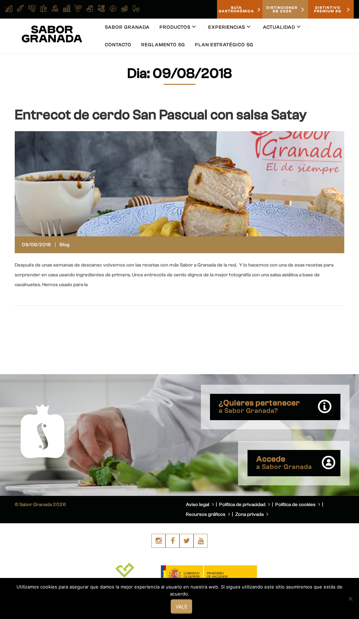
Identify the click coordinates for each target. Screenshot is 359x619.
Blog (64, 245)
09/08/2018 (36, 245)
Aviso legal (198, 504)
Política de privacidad (242, 504)
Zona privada (250, 514)
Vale (181, 607)
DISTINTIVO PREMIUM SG (327, 9)
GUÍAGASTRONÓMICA (236, 9)
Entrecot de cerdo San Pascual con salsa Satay (161, 115)
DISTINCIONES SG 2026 (282, 9)
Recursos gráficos (206, 514)
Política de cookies (296, 504)
